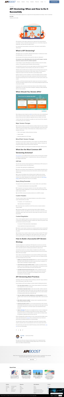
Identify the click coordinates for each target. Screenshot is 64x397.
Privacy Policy (34, 395)
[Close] (62, 395)
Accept (60, 395)
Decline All (55, 395)
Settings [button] (52, 395)
